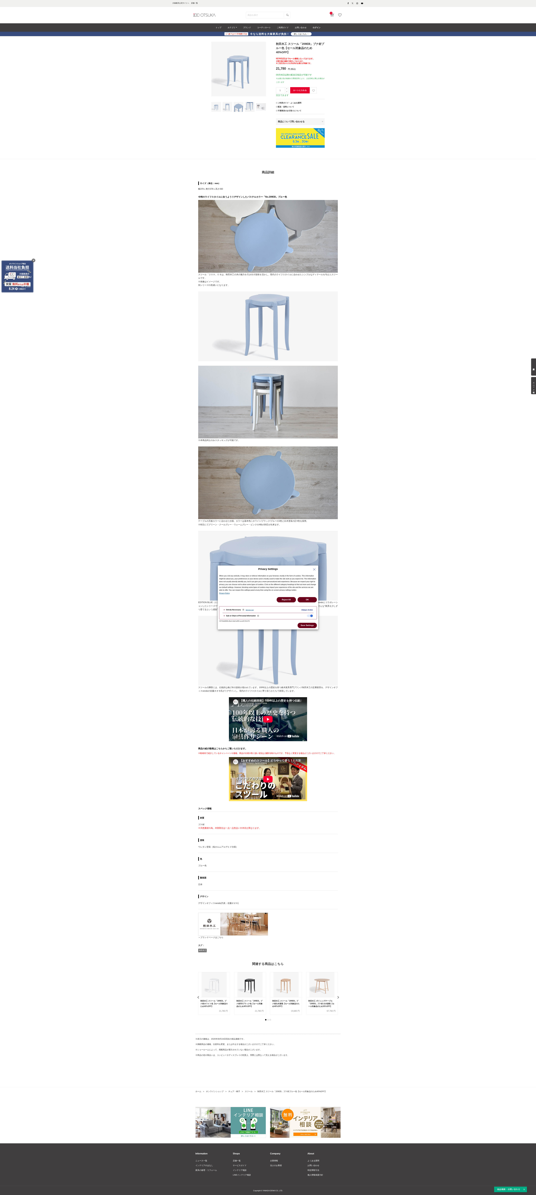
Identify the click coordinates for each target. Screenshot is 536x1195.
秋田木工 (202, 950)
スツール (249, 1091)
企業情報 (274, 1161)
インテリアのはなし (204, 1165)
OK (307, 599)
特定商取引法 (313, 1170)
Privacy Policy (224, 593)
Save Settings (307, 625)
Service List (250, 610)
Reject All (286, 599)
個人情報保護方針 (315, 1175)
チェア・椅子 (234, 1091)
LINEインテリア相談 (242, 1175)
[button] (265, 1019)
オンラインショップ (215, 1091)
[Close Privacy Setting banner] (314, 569)
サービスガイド (240, 1165)
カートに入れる (300, 90)
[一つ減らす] (286, 91)
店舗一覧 (237, 1161)
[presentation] (198, 997)
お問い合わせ (313, 1165)
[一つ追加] (286, 88)
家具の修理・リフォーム (206, 1170)
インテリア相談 (240, 1170)
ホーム (198, 1091)
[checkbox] (310, 616)
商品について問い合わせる (291, 121)
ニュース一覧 (201, 1161)
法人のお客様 (276, 1165)
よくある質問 (313, 1161)
